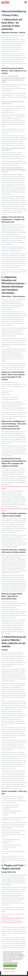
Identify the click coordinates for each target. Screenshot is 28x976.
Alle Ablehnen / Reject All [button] (9, 968)
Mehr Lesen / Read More (9, 971)
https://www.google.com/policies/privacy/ (11, 922)
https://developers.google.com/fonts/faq (11, 918)
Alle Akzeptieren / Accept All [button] (10, 965)
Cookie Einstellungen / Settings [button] (10, 963)
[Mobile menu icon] (26, 2)
